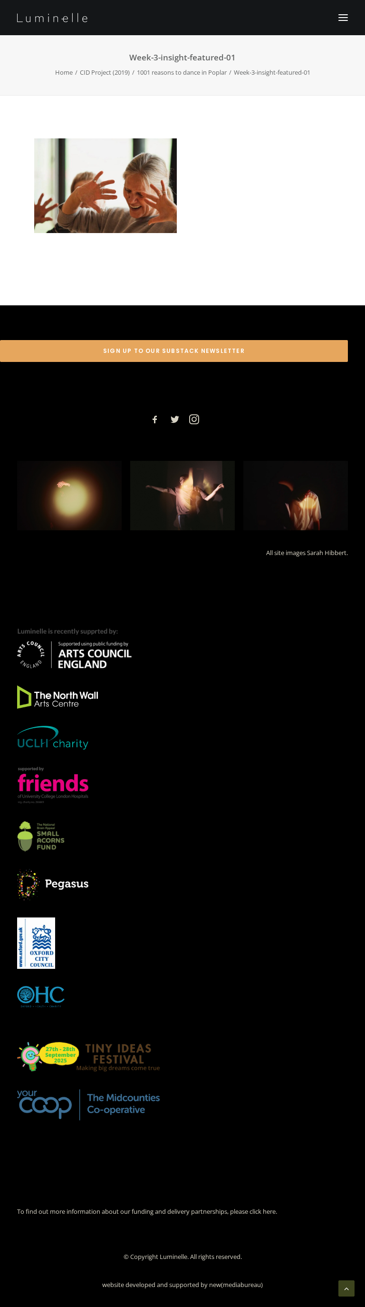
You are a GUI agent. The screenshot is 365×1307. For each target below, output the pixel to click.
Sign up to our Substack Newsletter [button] (174, 351)
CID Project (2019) (105, 72)
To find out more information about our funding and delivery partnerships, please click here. (147, 1211)
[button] (343, 17)
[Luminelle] (52, 17)
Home (64, 72)
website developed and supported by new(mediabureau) (182, 1284)
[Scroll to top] (346, 1287)
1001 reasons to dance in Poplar (182, 72)
